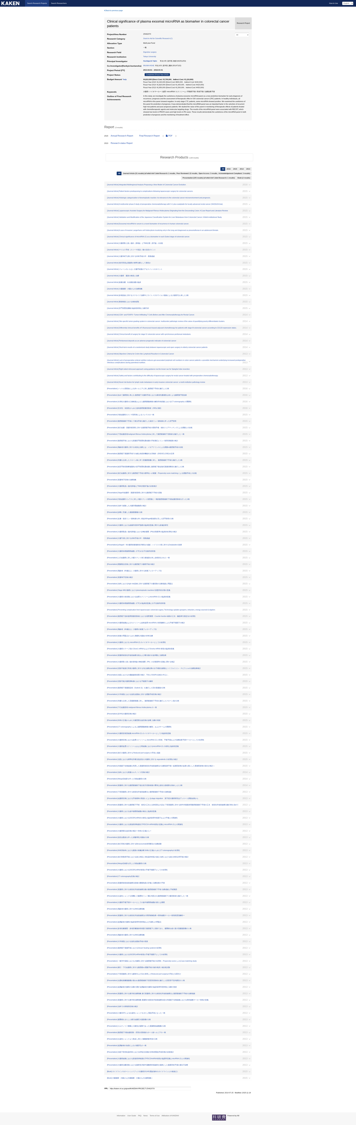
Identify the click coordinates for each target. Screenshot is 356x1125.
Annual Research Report (122, 136)
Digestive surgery (149, 52)
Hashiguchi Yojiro (150, 61)
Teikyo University (149, 57)
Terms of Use (155, 1116)
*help (125, 79)
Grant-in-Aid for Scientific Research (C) (158, 38)
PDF (170, 136)
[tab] (179, 157)
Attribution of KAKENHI (170, 1116)
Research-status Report (122, 143)
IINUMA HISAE (148, 66)
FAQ (139, 1116)
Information (121, 1116)
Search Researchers (59, 3)
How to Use (333, 3)
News (145, 1116)
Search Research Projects (37, 3)
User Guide (131, 1116)
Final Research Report (149, 136)
